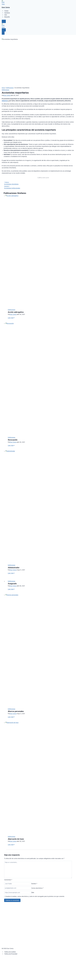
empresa (4, 100)
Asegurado (12, 584)
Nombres (7, 12)
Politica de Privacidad (10, 954)
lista (5, 15)
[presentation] (39, 250)
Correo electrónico (37, 888)
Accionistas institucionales (12, 187)
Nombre (34, 883)
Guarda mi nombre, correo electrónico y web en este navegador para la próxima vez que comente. (34, 896)
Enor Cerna (7, 95)
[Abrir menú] (3, 33)
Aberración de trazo (16, 839)
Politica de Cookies (10, 952)
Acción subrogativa (16, 312)
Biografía (7, 17)
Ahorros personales (16, 711)
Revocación (12, 440)
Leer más (11, 318)
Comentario (8, 880)
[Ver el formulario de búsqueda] (4, 21)
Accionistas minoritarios (11, 183)
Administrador (13, 568)
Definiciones (5, 90)
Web (32, 892)
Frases (6, 10)
